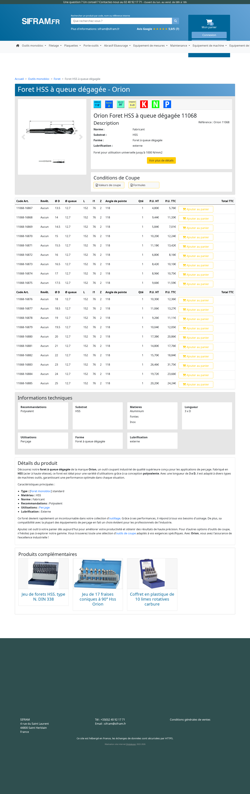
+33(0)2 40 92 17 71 (113, 719)
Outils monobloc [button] (33, 45)
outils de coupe (126, 533)
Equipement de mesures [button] (149, 45)
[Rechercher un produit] (175, 21)
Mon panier (214, 25)
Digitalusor (131, 744)
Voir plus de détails (161, 160)
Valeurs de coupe (109, 185)
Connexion (209, 35)
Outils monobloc (38, 79)
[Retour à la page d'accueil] (18, 45)
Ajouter (197, 209)
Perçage (44, 507)
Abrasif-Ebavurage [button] (116, 45)
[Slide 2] (59, 161)
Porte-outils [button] (91, 45)
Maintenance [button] (179, 45)
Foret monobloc (40, 491)
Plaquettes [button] (71, 45)
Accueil (19, 79)
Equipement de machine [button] (209, 45)
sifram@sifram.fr (109, 29)
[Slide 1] (45, 161)
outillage (114, 518)
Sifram (41, 21)
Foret (57, 79)
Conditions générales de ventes (190, 719)
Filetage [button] (54, 45)
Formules (139, 185)
